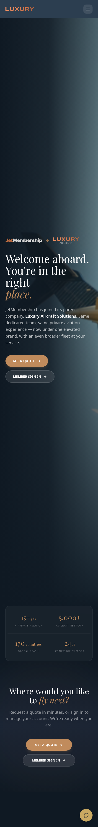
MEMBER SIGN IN (27, 376)
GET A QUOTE (24, 361)
